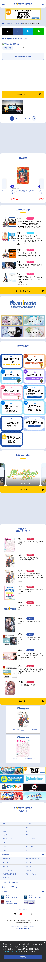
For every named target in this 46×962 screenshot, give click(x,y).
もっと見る (23, 489)
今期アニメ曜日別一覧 (32, 859)
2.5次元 (5, 846)
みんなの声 (29, 831)
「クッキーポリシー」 (12, 951)
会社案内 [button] (5, 891)
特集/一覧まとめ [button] (7, 854)
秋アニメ (5, 866)
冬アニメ (28, 866)
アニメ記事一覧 (7, 870)
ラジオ (5, 831)
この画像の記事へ (21, 94)
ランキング (29, 823)
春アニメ (5, 862)
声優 (27, 827)
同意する (23, 957)
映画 (27, 835)
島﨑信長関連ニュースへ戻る (23, 56)
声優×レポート (7, 878)
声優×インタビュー (31, 874)
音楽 (4, 842)
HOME (5, 823)
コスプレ (28, 842)
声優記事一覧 (30, 870)
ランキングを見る (23, 291)
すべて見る (23, 701)
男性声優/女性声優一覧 (9, 874)
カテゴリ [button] (5, 819)
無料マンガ (29, 850)
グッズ (5, 835)
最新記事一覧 (7, 859)
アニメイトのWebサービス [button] (10, 887)
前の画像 (8, 48)
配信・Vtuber (30, 846)
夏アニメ (28, 862)
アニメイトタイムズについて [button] (11, 882)
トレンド (5, 850)
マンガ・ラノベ (7, 839)
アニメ (5, 827)
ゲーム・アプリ (30, 839)
